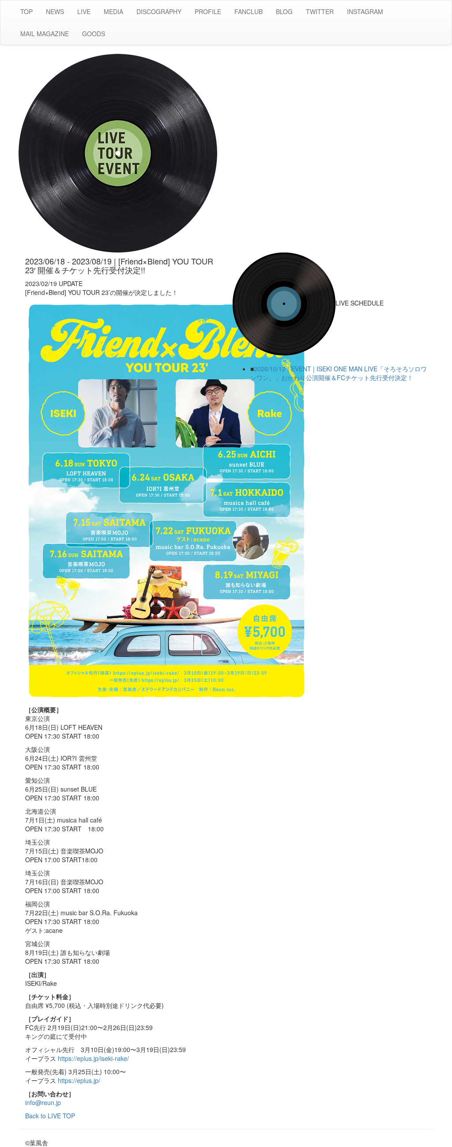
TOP (26, 11)
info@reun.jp (43, 1102)
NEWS (55, 11)
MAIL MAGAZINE (44, 33)
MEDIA (113, 11)
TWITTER (320, 11)
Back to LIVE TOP (50, 1115)
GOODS (93, 33)
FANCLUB (248, 11)
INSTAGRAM (365, 11)
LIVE (83, 11)
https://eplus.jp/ (79, 1080)
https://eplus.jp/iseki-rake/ (93, 1058)
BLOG (284, 11)
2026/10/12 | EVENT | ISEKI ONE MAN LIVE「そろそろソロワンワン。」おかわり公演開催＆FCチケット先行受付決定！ (338, 373)
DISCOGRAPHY (158, 11)
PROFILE (208, 11)
